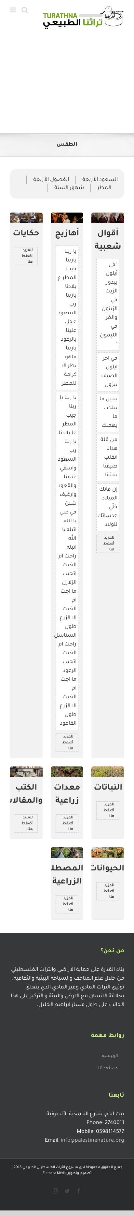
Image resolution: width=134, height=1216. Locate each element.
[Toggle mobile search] (24, 10)
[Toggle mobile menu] (13, 10)
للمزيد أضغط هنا (108, 544)
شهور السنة (69, 188)
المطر (104, 188)
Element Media (55, 1173)
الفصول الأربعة (51, 180)
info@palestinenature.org (92, 1141)
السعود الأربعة (100, 180)
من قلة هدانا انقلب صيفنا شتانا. (108, 457)
